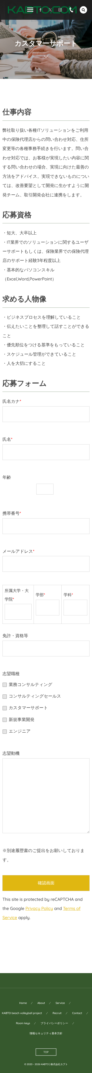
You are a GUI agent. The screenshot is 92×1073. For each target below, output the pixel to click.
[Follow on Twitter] (50, 10)
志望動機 (11, 753)
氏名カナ (11, 401)
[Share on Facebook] (40, 10)
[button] (83, 10)
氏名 (7, 439)
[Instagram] (60, 10)
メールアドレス (18, 551)
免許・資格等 (15, 635)
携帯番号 (11, 513)
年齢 (6, 477)
